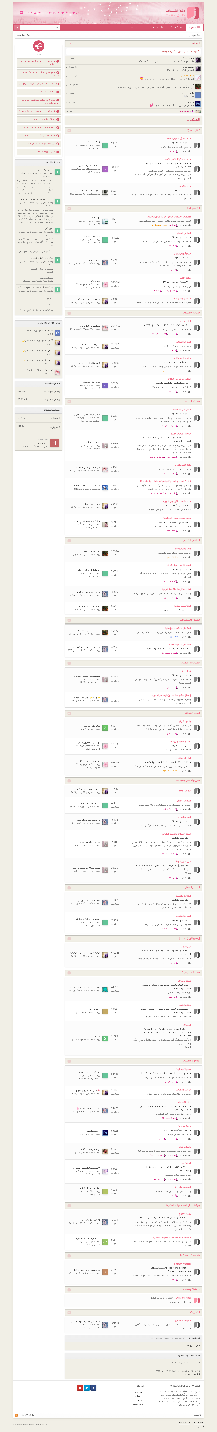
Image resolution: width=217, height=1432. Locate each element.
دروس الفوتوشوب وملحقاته (176, 1130)
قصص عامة (185, 791)
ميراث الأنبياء (192, 401)
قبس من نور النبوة (182, 410)
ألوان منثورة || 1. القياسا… (89, 1188)
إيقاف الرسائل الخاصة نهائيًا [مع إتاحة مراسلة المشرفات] (40, 101)
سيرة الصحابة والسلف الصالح (176, 834)
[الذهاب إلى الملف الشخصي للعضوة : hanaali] (105, 1011)
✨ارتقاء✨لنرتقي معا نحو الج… (86, 698)
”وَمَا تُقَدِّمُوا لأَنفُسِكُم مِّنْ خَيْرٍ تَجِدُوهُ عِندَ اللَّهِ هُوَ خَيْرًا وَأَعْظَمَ (34, 288)
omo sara (49, 331)
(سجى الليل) (86, 1242)
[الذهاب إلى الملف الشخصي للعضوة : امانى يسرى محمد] (105, 145)
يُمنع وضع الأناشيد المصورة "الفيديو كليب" (41, 74)
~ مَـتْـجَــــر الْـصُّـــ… (93, 1131)
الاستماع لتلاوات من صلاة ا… (87, 1072)
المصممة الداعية (183, 1187)
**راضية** (87, 329)
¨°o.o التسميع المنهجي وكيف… (86, 166)
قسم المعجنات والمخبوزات (178, 1033)
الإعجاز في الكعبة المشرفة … (87, 607)
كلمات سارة (188, 58)
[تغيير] (69, 130)
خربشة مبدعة (184, 1126)
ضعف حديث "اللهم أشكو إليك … (85, 486)
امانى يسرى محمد (84, 145)
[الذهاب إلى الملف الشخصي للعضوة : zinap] (105, 728)
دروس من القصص (91, 237)
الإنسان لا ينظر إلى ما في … (88, 743)
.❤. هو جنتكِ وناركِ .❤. (180, 742)
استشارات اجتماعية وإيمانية (178, 628)
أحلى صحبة (185, 321)
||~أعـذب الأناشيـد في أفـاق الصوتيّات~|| (158, 1073)
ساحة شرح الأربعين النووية (177, 506)
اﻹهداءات (135, 27)
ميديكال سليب (93, 1010)
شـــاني (191, 102)
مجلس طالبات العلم (181, 434)
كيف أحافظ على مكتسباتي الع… (86, 631)
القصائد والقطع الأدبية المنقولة (156, 951)
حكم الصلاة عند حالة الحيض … (86, 592)
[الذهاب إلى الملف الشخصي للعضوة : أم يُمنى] (105, 487)
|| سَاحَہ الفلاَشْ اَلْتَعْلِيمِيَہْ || (158, 1167)
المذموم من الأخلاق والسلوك (41, 258)
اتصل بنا (199, 1427)
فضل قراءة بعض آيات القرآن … (86, 415)
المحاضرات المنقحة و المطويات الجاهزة (172, 1238)
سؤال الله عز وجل (92, 504)
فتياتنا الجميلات (191, 313)
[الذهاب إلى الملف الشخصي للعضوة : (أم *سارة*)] (105, 553)
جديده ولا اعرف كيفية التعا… (88, 299)
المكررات (195, 1312)
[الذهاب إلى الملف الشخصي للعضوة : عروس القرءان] (105, 221)
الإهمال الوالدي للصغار (90, 761)
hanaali (88, 1013)
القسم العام (193, 208)
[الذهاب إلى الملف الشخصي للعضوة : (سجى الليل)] (105, 1242)
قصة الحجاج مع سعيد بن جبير (86, 842)
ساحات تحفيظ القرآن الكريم (178, 159)
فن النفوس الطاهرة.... (90, 326)
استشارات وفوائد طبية (180, 645)
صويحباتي (95, 281)
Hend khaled (42, 443)
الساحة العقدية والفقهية (179, 565)
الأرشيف (142, 1218)
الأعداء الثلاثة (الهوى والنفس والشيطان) (37, 200)
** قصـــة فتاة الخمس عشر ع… (86, 1168)
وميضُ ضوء (185, 1147)
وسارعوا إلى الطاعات (91, 552)
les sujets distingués (179, 1268)
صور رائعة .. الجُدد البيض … (88, 901)
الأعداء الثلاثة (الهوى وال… (88, 570)
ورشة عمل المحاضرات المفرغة (183, 1205)
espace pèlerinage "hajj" (179, 1271)
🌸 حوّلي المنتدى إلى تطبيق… (87, 1091)
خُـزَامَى (89, 303)
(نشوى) (88, 194)
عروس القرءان (85, 221)
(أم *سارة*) (189, 85)
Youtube (80, 1388)
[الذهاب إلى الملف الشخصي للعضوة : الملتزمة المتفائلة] (105, 1171)
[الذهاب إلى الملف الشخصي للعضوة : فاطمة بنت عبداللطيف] (105, 169)
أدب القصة (186, 955)
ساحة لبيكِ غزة (182, 258)
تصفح (194, 27)
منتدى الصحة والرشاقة (154, 1033)
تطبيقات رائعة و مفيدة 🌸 (88, 1109)
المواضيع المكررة (182, 1321)
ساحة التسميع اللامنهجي (177, 164)
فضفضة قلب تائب (143, 866)
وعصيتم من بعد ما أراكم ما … (87, 676)
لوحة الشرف (154, 27)
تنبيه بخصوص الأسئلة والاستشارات (39, 136)
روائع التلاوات (183, 1073)
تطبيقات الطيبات (183, 1036)
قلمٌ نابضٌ (186, 947)
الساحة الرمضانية (183, 549)
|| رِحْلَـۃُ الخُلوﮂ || (160, 866)
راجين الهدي (86, 446)
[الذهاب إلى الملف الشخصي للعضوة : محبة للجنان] (105, 1151)
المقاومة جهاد (93, 261)
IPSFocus (199, 1423)
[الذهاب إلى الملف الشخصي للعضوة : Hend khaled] (54, 443)
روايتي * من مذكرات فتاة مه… (87, 789)
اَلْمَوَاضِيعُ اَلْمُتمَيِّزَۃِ (152, 325)
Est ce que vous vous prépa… (86, 1270)
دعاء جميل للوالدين (91, 726)
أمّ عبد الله (87, 264)
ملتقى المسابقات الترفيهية (176, 362)
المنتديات (139, 1392)
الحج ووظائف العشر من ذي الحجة (174, 610)
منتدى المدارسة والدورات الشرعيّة (174, 438)
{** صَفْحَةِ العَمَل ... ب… (90, 1220)
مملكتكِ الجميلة (191, 972)
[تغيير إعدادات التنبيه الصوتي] (69, 43)
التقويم (140, 1400)
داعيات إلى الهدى (190, 663)
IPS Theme (184, 1423)
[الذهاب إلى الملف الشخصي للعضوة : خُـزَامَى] (105, 301)
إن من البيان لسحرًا (189, 938)
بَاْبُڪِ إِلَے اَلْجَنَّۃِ (185, 722)
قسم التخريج (154, 1218)
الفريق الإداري (138, 1396)
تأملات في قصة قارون (90, 804)
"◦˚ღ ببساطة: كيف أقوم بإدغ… (87, 191)
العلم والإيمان (192, 887)
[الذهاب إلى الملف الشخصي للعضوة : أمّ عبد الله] (105, 262)
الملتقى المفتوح (183, 233)
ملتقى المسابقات (182, 358)
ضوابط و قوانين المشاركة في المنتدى (39, 128)
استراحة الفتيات (183, 342)
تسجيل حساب (34, 13)
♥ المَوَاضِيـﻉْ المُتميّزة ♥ (178, 866)
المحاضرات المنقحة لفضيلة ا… (86, 1239)
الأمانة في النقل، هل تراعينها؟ (43, 119)
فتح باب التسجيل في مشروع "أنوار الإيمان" (37, 84)
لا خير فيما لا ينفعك (91, 345)
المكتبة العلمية (150, 438)
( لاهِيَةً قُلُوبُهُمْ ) (92, 142)
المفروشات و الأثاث (180, 1009)
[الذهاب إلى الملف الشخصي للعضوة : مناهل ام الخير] (105, 385)
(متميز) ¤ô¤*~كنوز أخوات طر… (87, 363)
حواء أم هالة (86, 991)
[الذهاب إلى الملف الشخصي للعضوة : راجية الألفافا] (105, 1272)
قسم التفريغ (183, 1218)
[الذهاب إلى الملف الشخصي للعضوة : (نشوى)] (105, 192)
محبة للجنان (86, 1153)
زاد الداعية (186, 671)
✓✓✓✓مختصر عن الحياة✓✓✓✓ (84, 953)
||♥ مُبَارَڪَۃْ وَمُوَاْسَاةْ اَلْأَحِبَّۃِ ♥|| (176, 282)
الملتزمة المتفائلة (84, 1171)
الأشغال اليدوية (148, 1009)
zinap (89, 729)
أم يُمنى (88, 489)
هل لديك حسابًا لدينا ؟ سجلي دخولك (62, 13)
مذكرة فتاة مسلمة (91, 382)
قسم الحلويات (165, 1029)
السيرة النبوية (184, 817)
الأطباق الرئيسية (181, 1029)
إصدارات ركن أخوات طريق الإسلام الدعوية (172, 695)
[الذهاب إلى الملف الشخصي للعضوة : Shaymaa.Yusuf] (105, 1038)
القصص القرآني (183, 801)
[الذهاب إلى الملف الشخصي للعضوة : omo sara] (57, 333)
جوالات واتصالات (183, 1090)
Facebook (93, 1388)
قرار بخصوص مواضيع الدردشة (42, 144)
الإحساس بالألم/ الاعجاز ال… (87, 919)
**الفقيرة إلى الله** (84, 285)
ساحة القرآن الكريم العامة (179, 139)
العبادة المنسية (183, 896)
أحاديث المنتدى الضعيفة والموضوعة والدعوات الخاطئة (165, 481)
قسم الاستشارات (190, 620)
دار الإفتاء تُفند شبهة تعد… (88, 820)
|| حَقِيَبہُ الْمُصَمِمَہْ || (182, 1171)
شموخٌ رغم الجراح (182, 254)
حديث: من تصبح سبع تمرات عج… (85, 1322)
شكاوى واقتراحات (182, 299)
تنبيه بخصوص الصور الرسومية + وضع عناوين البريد (40, 63)
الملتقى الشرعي (191, 540)
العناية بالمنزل (163, 1009)
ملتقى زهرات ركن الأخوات (179, 379)
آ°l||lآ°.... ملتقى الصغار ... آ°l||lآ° (176, 762)
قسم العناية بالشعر (180, 985)
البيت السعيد (192, 713)
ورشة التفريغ (185, 1214)
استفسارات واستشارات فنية (175, 1107)
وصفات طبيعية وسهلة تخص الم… (84, 988)
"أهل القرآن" (193, 130)
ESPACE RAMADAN (159, 1268)
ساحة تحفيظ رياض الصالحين (177, 518)
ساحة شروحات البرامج (150, 1107)
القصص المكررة (48, 92)
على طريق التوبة (183, 862)
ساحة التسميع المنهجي (153, 164)
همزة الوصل (185, 278)
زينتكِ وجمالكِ (184, 981)
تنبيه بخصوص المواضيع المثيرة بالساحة (37, 111)
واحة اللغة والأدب (183, 465)
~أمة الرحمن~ (188, 94)
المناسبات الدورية (182, 606)
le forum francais (190, 1255)
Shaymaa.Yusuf (85, 1040)
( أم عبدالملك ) (85, 1192)
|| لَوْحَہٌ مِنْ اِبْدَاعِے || (181, 1167)
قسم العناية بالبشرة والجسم (155, 985)
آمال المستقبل (183, 758)
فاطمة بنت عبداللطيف (81, 169)
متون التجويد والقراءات (179, 191)
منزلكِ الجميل (184, 1005)
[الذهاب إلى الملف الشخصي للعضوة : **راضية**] (105, 328)
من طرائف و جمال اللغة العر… (87, 468)
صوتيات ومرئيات (183, 1069)
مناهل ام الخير (85, 385)
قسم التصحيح (168, 1218)
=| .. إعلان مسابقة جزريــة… (88, 218)
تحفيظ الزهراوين (183, 167)
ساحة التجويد (184, 186)
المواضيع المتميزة (180, 143)
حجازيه (97, 1037)
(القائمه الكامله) (156, 1338)
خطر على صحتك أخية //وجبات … (85, 647)
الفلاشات (186, 1163)
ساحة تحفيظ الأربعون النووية (177, 501)
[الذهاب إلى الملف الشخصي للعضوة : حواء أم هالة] (105, 989)
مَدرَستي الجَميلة (181, 383)
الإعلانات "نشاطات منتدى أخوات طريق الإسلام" (169, 217)
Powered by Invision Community (30, 1425)
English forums (183, 1298)
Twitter (87, 1388)
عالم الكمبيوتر (184, 1102)
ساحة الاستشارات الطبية (177, 649)
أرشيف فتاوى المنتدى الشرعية (176, 589)
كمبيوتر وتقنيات (191, 1061)
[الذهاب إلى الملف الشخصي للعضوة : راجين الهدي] (105, 445)
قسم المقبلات (150, 1029)
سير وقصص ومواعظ (188, 780)
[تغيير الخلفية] (21, 12)
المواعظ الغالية (93, 442)
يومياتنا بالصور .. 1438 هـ (89, 1150)
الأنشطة (175, 27)
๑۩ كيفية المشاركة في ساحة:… (86, 521)
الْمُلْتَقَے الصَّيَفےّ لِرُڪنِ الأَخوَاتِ (175, 325)
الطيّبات (187, 1025)
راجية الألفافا (86, 1274)
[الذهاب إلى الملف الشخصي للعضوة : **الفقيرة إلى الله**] (105, 284)
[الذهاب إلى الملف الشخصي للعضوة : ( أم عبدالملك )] (105, 1191)
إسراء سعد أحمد (84, 525)
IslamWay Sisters (190, 1289)
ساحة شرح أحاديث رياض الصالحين (173, 522)
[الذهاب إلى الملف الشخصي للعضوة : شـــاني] (105, 1133)
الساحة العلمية (183, 916)
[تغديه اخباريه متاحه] (16, 1415)
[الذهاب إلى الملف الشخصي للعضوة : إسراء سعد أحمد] (105, 524)
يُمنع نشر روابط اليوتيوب (45, 152)
